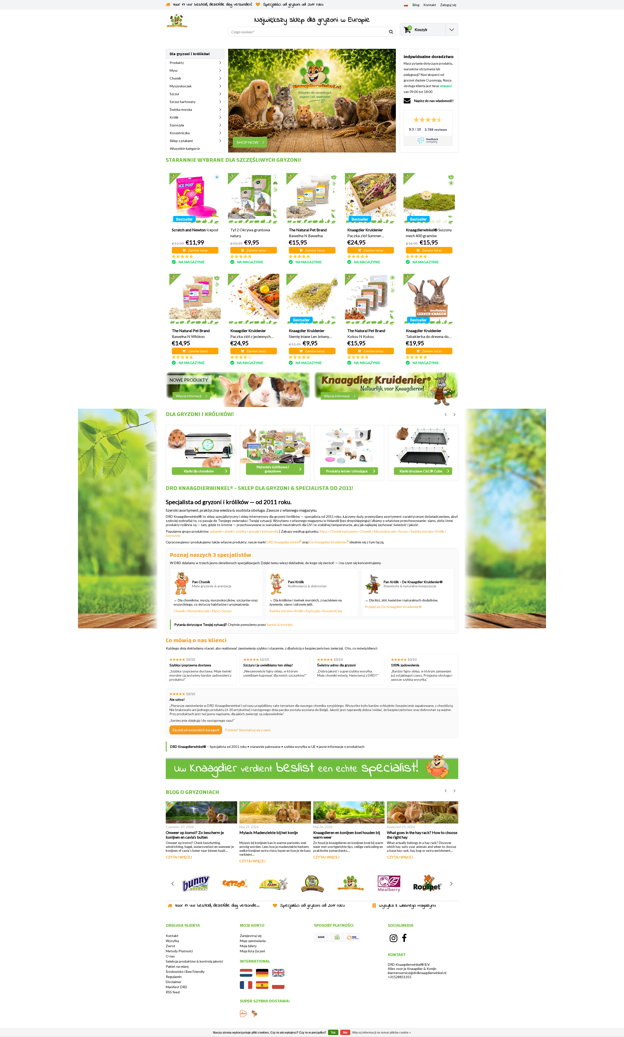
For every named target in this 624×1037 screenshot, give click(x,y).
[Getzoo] (234, 884)
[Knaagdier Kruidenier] (311, 884)
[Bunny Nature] (196, 884)
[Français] (246, 988)
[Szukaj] (391, 31)
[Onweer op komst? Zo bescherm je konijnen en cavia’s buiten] (201, 812)
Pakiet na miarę (177, 966)
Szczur (403, 531)
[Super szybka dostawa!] (243, 1013)
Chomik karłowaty (344, 531)
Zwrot (170, 946)
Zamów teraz (198, 250)
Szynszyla (173, 535)
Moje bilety (248, 946)
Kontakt (172, 936)
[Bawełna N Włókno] (195, 299)
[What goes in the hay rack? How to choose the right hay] (422, 812)
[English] (278, 975)
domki (229, 531)
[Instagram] (393, 938)
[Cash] (337, 937)
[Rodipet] (427, 884)
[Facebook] (404, 938)
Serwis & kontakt (279, 624)
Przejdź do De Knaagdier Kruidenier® (393, 607)
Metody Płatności (179, 951)
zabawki (216, 531)
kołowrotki (270, 531)
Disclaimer (173, 982)
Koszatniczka (332, 611)
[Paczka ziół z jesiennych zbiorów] (253, 299)
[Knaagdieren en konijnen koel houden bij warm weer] (349, 812)
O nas (170, 956)
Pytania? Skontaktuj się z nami (247, 730)
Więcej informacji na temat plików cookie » (381, 1032)
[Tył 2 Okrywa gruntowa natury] (253, 198)
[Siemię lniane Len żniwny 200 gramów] (312, 299)
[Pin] (353, 937)
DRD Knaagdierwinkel (284, 542)
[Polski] (406, 4)
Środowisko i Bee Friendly (185, 971)
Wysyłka (172, 941)
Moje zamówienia (253, 941)
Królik (439, 531)
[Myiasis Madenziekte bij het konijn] (275, 812)
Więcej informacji (188, 396)
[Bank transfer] (321, 937)
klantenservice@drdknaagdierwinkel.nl (417, 973)
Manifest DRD (176, 987)
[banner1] (238, 389)
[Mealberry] (389, 884)
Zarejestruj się (251, 936)
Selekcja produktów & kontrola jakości (194, 961)
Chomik (365, 531)
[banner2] (386, 389)
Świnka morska (421, 531)
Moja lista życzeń (252, 951)
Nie (345, 1032)
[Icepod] (195, 198)
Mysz (324, 531)
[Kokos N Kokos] (370, 299)
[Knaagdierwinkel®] (350, 884)
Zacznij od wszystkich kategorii (195, 730)
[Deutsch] (262, 975)
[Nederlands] (246, 975)
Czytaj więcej (179, 857)
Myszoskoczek (385, 531)
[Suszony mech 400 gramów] (429, 198)
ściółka (241, 531)
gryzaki (254, 531)
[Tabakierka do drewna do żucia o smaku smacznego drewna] (429, 299)
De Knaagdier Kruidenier (329, 542)
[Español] (262, 988)
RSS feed (173, 992)
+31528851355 (399, 977)
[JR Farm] (273, 884)
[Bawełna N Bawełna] (312, 198)
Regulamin (174, 977)
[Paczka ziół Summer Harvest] (370, 198)
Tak (333, 1032)
